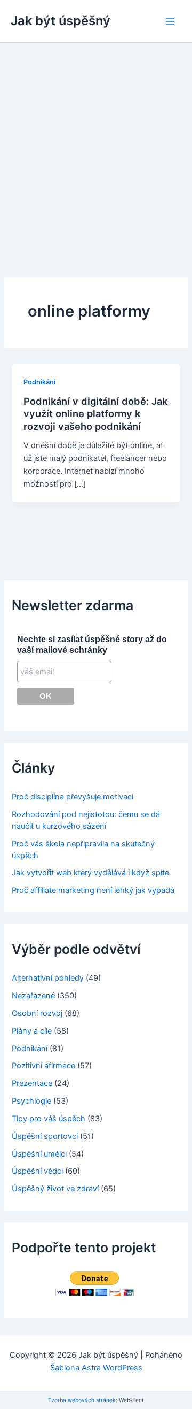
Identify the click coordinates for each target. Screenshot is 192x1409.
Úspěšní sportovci (45, 1136)
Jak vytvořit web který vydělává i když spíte (90, 872)
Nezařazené (33, 995)
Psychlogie (31, 1101)
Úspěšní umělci (39, 1154)
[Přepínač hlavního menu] (170, 21)
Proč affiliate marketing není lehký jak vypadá (93, 890)
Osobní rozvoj (37, 1013)
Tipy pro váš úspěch (48, 1118)
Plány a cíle (32, 1031)
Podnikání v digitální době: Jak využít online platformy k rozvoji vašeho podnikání (95, 413)
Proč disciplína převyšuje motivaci (72, 797)
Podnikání (39, 382)
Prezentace (32, 1083)
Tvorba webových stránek (82, 1400)
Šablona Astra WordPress (96, 1368)
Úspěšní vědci (37, 1171)
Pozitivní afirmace (43, 1066)
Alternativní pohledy (48, 978)
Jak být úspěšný (60, 20)
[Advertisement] (96, 144)
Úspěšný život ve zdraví (55, 1189)
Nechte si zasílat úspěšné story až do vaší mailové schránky (92, 645)
